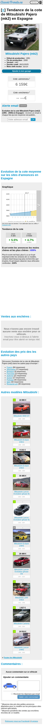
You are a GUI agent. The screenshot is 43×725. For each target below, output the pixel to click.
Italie (9, 382)
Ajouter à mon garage (21, 71)
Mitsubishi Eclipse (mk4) (21, 545)
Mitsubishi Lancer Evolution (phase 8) (21, 493)
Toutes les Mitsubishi (13, 658)
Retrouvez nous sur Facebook (17, 721)
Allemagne (11, 369)
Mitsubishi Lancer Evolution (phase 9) (21, 519)
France (9, 367)
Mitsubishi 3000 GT (21, 416)
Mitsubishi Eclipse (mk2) (21, 467)
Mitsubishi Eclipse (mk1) (21, 441)
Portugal (10, 380)
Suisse (9, 378)
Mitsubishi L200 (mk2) (21, 599)
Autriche (10, 376)
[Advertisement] (21, 146)
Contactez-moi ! (6, 225)
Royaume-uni (12, 384)
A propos (34, 721)
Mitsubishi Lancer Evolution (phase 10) (21, 572)
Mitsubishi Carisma (21, 624)
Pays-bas (10, 374)
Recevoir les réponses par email (26, 694)
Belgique (10, 372)
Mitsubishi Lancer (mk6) (21, 648)
